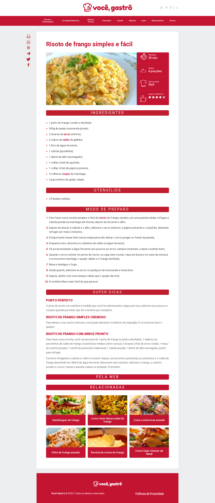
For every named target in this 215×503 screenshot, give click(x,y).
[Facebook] (172, 8)
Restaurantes (158, 20)
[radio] (150, 97)
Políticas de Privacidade (149, 493)
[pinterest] (166, 8)
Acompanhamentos (70, 20)
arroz (67, 134)
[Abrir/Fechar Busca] (177, 8)
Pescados (106, 20)
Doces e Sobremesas (47, 20)
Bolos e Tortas (90, 20)
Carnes (120, 20)
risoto (102, 217)
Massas (132, 20)
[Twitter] (28, 60)
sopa (66, 173)
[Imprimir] (28, 36)
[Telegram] (28, 54)
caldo (66, 139)
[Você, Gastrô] (107, 10)
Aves (144, 20)
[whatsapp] (28, 43)
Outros (172, 20)
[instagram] (161, 8)
